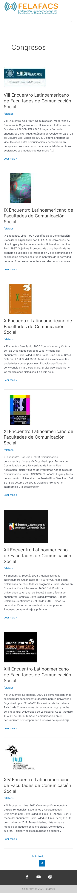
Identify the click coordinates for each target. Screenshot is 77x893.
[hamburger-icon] (71, 21)
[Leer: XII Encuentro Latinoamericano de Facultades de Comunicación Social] (26, 526)
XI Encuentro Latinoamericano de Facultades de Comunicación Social (38, 437)
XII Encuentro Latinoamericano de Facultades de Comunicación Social (37, 555)
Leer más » (10, 158)
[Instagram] (50, 877)
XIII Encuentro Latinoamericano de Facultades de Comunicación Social (37, 674)
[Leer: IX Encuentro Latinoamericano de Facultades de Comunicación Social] (20, 188)
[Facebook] (26, 877)
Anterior (38, 856)
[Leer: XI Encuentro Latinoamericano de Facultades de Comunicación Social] (20, 409)
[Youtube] (38, 877)
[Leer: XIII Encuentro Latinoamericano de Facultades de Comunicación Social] (20, 647)
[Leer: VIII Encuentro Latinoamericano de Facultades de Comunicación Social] (25, 77)
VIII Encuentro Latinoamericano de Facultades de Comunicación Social (37, 100)
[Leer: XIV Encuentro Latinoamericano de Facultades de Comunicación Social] (20, 757)
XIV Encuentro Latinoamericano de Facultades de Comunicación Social (37, 785)
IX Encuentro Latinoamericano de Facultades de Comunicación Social (38, 215)
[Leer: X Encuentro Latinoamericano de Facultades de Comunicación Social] (20, 298)
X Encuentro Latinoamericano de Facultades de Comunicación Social (38, 326)
